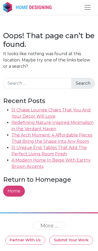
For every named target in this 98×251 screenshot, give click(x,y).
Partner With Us (25, 240)
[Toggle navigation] (87, 7)
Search (83, 83)
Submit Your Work (71, 240)
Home (14, 191)
